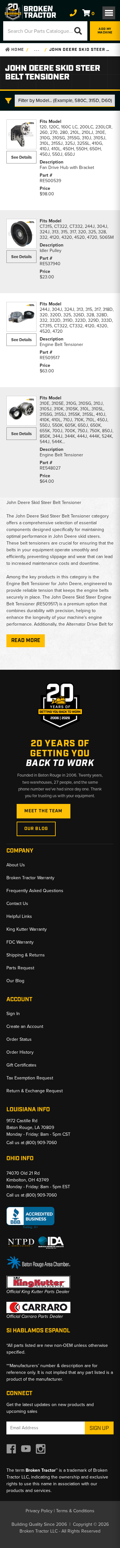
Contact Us (17, 903)
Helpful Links (19, 916)
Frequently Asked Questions (34, 890)
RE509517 (50, 357)
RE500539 (50, 180)
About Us (15, 865)
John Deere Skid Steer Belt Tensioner (80, 49)
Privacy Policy (39, 1510)
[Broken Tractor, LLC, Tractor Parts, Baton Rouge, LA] (30, 1218)
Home (17, 49)
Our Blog (36, 829)
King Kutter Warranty (26, 929)
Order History (20, 1052)
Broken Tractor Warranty (30, 877)
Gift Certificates (21, 1065)
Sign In (13, 1013)
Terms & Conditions (75, 1510)
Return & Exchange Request (34, 1090)
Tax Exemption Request (29, 1078)
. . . (36, 49)
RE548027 (50, 468)
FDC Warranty (20, 942)
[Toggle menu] (108, 12)
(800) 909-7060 (41, 1142)
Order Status (19, 1039)
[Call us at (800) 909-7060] (73, 13)
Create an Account (24, 1026)
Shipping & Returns (25, 955)
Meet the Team (43, 811)
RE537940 (50, 263)
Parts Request (20, 968)
